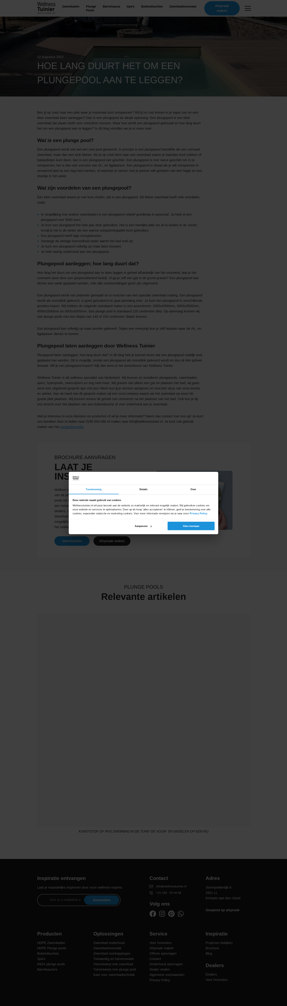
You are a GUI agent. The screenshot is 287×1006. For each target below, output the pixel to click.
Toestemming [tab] (93, 489)
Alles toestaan (191, 526)
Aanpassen (141, 526)
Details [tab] (144, 489)
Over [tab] (193, 489)
